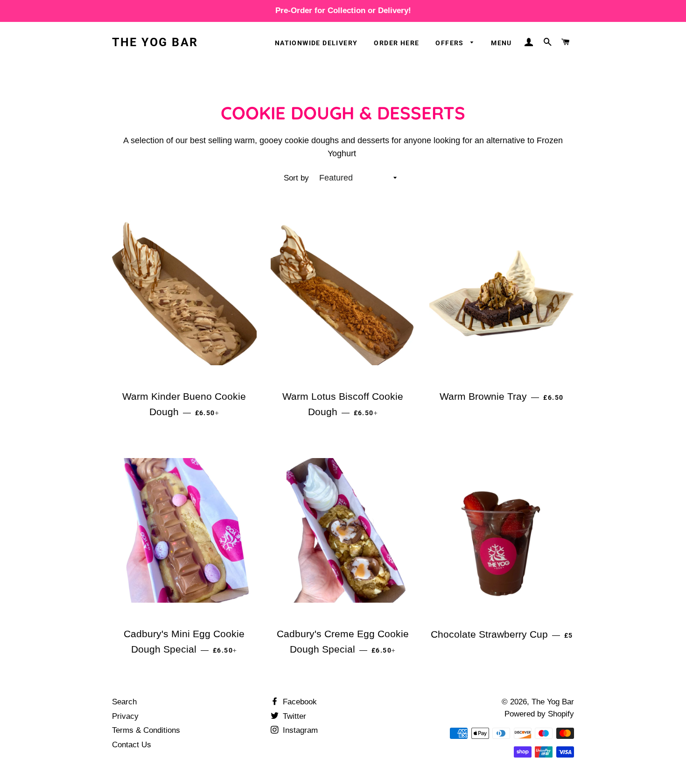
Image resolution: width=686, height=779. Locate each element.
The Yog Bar (155, 42)
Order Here (396, 43)
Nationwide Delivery (316, 43)
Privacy (125, 716)
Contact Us (131, 744)
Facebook (298, 701)
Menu (501, 43)
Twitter (293, 716)
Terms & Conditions (146, 730)
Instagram (299, 730)
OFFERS (450, 43)
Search (124, 701)
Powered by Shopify (539, 713)
